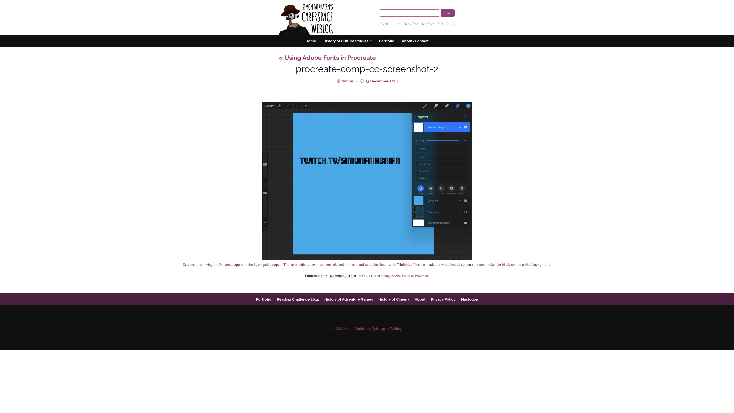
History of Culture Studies (345, 41)
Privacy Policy (443, 299)
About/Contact (415, 41)
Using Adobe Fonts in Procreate (327, 57)
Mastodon (469, 299)
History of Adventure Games (348, 299)
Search (448, 13)
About (420, 299)
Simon (347, 81)
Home (310, 41)
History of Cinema (393, 299)
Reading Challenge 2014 (298, 299)
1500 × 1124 (366, 275)
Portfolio (386, 41)
